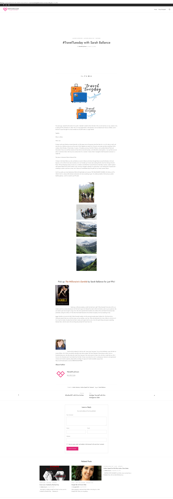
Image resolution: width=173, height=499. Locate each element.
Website (68, 436)
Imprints (54, 482)
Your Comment (69, 415)
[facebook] (4, 5)
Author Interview (78, 38)
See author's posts (71, 375)
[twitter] (6, 5)
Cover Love (42, 482)
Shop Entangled (162, 9)
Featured (97, 38)
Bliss (116, 466)
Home (155, 9)
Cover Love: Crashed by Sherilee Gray (49, 485)
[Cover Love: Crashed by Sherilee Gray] (54, 473)
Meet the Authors (80, 482)
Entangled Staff (76, 487)
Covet (73, 482)
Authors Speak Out (89, 38)
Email (88, 428)
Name (67, 428)
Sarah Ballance (102, 387)
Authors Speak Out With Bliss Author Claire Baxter (116, 468)
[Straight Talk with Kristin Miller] (86, 473)
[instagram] (9, 5)
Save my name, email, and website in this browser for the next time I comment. (86, 444)
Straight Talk (89, 482)
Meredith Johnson (83, 46)
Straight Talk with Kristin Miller (78, 485)
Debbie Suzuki (44, 487)
